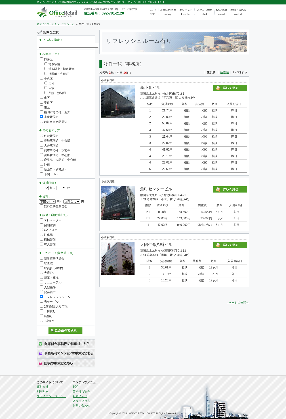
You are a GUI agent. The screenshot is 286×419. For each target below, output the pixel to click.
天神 (51, 83)
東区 (47, 97)
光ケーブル (51, 301)
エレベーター (52, 220)
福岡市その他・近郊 (57, 112)
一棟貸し (50, 311)
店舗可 (48, 316)
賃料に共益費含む (55, 206)
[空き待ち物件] (168, 12)
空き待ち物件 (81, 391)
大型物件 (50, 287)
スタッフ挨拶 (81, 400)
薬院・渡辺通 (57, 93)
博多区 (48, 59)
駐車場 (48, 235)
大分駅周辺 (51, 145)
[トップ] (152, 12)
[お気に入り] (186, 12)
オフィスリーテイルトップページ (55, 24)
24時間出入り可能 (55, 306)
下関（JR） (51, 174)
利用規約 (42, 391)
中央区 (48, 78)
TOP (76, 386)
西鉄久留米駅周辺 (55, 122)
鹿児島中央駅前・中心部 (60, 159)
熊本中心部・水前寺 (57, 150)
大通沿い (50, 272)
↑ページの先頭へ (238, 302)
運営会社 (42, 386)
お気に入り (80, 396)
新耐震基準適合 (54, 258)
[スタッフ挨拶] (204, 12)
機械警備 (50, 239)
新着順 (224, 72)
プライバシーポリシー (51, 396)
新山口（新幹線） (55, 169)
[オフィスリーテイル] (63, 11)
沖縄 (47, 164)
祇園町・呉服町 (58, 73)
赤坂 (51, 88)
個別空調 (50, 225)
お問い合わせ (81, 405)
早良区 (48, 102)
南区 (47, 107)
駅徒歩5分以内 (53, 268)
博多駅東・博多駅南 (61, 69)
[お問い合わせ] (239, 12)
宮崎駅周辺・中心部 (57, 155)
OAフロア (50, 230)
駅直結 (48, 263)
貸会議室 (50, 292)
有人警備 (50, 244)
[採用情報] (221, 12)
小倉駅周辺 (51, 117)
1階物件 (49, 321)
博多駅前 (54, 64)
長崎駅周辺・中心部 (57, 140)
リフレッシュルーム (57, 297)
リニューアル (52, 282)
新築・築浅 (51, 277)
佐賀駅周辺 (51, 136)
